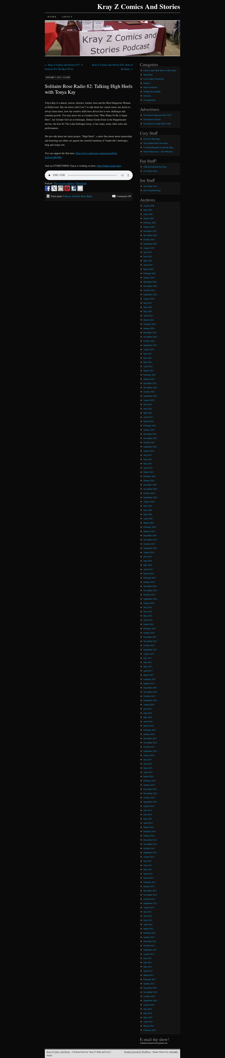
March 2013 (148, 877)
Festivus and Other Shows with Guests (159, 70)
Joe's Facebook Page (152, 190)
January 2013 (149, 886)
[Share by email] (80, 188)
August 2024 (148, 298)
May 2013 (147, 869)
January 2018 (149, 632)
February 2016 (149, 729)
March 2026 (148, 218)
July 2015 (147, 759)
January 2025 (149, 277)
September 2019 (150, 548)
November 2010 (150, 992)
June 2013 (147, 865)
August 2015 (148, 755)
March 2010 (148, 1025)
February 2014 (149, 831)
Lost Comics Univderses (153, 78)
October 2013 (149, 848)
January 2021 (149, 480)
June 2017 (147, 662)
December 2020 (150, 484)
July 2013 (147, 860)
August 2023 (148, 349)
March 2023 (148, 370)
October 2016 (149, 696)
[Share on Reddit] (60, 188)
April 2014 (148, 822)
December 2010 (150, 987)
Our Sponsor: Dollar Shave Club (157, 123)
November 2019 (150, 539)
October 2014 (149, 797)
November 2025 (150, 235)
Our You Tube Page (151, 138)
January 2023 (149, 379)
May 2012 (147, 920)
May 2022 (147, 412)
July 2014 (147, 810)
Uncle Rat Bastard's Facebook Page (158, 147)
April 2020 (148, 518)
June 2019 (147, 560)
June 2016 (147, 712)
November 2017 (150, 641)
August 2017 (148, 653)
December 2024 (150, 281)
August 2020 (148, 501)
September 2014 (150, 801)
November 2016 (150, 691)
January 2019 (149, 581)
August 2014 (148, 806)
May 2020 (147, 514)
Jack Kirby (148, 74)
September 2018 (150, 598)
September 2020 (150, 497)
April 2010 (148, 1021)
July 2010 (147, 1008)
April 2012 (148, 924)
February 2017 (149, 679)
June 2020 (147, 510)
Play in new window (64, 183)
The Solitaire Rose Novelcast (155, 143)
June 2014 (147, 814)
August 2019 (148, 552)
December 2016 (150, 687)
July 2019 (147, 556)
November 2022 (150, 387)
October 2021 (149, 442)
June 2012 (147, 915)
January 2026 (149, 226)
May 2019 (147, 565)
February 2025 (149, 273)
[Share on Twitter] (54, 188)
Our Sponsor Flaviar (152, 119)
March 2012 (148, 928)
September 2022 (150, 395)
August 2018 (148, 603)
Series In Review (150, 87)
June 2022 (147, 408)
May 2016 (147, 717)
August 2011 (148, 953)
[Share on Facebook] (47, 188)
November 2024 (150, 285)
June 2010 (147, 1013)
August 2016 (148, 704)
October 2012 (149, 899)
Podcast (66, 196)
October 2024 (149, 290)
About (67, 16)
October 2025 (149, 239)
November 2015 (150, 742)
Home (52, 16)
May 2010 (147, 1017)
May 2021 (147, 463)
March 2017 (148, 674)
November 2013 (150, 844)
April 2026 (148, 214)
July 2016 (147, 708)
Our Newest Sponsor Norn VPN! (157, 115)
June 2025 (147, 256)
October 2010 (149, 996)
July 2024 (147, 302)
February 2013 (149, 882)
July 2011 (147, 958)
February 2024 (149, 324)
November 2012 (150, 894)
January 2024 (149, 328)
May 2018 (147, 615)
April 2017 (148, 670)
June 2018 (147, 611)
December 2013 (150, 839)
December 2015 (150, 738)
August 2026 (148, 205)
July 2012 (147, 911)
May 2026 (147, 209)
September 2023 (150, 345)
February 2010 (149, 1030)
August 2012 (148, 907)
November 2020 (150, 488)
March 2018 (148, 624)
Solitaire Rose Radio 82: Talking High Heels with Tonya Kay (89, 89)
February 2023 (149, 374)
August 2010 (148, 1004)
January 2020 (149, 531)
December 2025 (150, 231)
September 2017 (150, 649)
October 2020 (149, 493)
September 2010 (150, 1000)
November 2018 (150, 590)
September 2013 (150, 852)
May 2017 (147, 666)
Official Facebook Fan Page (154, 166)
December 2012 (150, 890)
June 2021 (147, 459)
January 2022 (149, 429)
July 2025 (147, 252)
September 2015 (150, 751)
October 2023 (149, 340)
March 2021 (148, 472)
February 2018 (149, 628)
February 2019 (149, 577)
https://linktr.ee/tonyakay (109, 165)
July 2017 (147, 658)
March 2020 (148, 522)
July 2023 (147, 353)
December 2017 (150, 636)
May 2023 (147, 362)
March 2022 (148, 421)
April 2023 (148, 366)
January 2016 (149, 734)
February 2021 (149, 476)
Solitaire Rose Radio (82, 196)
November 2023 (150, 336)
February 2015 (149, 780)
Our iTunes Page (150, 170)
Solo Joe (147, 95)
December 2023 (150, 332)
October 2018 (149, 594)
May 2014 (147, 818)
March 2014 (148, 827)
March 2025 (148, 269)
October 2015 (149, 746)
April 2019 (148, 569)
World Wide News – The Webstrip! (158, 151)
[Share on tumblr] (73, 188)
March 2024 (148, 319)
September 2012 (150, 903)
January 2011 (149, 983)
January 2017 (149, 683)
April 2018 (148, 619)
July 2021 (147, 455)
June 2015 (147, 763)
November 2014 (150, 793)
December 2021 (150, 433)
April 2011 (148, 970)
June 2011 (147, 962)
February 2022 (149, 425)
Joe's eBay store (150, 186)
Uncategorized (149, 99)
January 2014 (149, 835)
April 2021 (148, 467)
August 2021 (148, 450)
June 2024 (147, 307)
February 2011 (149, 979)
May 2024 (147, 311)
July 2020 (147, 505)
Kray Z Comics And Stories (138, 6)
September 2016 (150, 700)
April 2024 (148, 315)
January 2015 (149, 784)
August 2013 (148, 856)
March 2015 (148, 776)
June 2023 (147, 357)
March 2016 (148, 725)
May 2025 (147, 260)
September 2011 (150, 949)
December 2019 (150, 535)
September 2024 (150, 294)
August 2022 (148, 400)
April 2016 (148, 721)
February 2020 (149, 526)
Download (81, 183)
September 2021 (150, 446)
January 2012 (149, 937)
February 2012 (149, 932)
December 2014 (150, 789)
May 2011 (147, 966)
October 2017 (149, 645)
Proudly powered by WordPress (137, 1051)
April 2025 (148, 264)
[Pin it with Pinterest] (67, 188)
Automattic (173, 1051)
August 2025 (148, 247)
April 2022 (148, 417)
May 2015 (147, 767)
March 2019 (148, 573)
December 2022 (150, 383)
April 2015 (148, 772)
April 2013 (148, 873)
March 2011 (148, 975)
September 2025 (150, 243)
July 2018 (147, 607)
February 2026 (149, 222)
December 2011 (150, 941)
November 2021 (150, 438)
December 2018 (150, 586)
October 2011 (149, 945)
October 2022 (149, 391)
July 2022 (147, 404)
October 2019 (149, 543)
